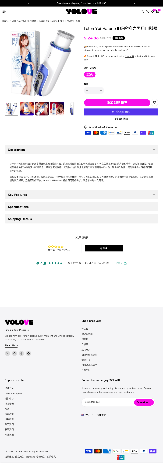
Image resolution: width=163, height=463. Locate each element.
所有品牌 (86, 370)
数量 (86, 84)
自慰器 (85, 344)
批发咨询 (9, 403)
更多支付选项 (121, 118)
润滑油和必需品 (89, 365)
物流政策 (40, 456)
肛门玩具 (86, 349)
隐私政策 (19, 456)
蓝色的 (89, 74)
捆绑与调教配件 (89, 354)
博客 (7, 409)
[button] (154, 102)
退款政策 (9, 419)
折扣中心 (9, 398)
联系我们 (9, 429)
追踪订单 (9, 388)
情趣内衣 (86, 360)
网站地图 (9, 434)
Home (5, 21)
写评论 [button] (104, 248)
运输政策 (9, 414)
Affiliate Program (13, 393)
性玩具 (85, 329)
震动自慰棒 (87, 334)
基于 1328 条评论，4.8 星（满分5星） (89, 263)
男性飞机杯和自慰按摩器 (24, 21)
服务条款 (30, 456)
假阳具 (85, 339)
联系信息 (51, 456)
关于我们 (9, 424)
